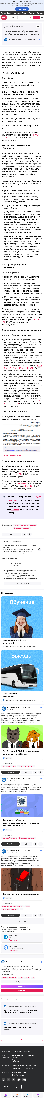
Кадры (27, 906)
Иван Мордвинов (18, 1075)
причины (15, 509)
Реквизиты (28, 1051)
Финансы (17, 13)
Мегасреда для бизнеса (17, 1056)
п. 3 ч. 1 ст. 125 (28, 368)
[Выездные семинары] (22, 670)
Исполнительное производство (25, 525)
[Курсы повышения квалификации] (22, 617)
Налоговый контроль (9, 838)
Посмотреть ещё (22, 1039)
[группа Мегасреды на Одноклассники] (8, 1081)
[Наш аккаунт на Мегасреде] (24, 1081)
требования (21, 483)
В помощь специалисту (22, 528)
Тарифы (31, 1055)
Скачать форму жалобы (13, 456)
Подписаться (13, 940)
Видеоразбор (31, 1065)
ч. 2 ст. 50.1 (28, 486)
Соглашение (18, 1051)
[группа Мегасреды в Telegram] (13, 1081)
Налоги (9, 13)
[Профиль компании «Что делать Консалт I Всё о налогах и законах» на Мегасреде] (6, 39)
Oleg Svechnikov (15, 563)
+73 (33, 978)
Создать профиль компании (18, 1061)
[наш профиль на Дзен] (19, 1081)
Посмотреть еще (22, 921)
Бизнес (24, 13)
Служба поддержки (19, 1072)
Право (3, 13)
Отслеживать (22, 990)
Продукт (32, 13)
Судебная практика (9, 766)
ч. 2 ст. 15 (15, 403)
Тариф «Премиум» (17, 1065)
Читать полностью (23, 583)
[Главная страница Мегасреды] (4, 17)
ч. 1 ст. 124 (16, 368)
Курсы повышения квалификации (14, 640)
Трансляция (15, 1068)
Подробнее (22, 9)
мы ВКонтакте (22, 986)
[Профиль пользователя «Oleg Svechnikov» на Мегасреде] (6, 564)
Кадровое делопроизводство (12, 906)
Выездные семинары (10, 693)
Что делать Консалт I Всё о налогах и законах (22, 39)
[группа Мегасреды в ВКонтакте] (3, 1081)
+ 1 (22, 909)
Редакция (29, 1068)
